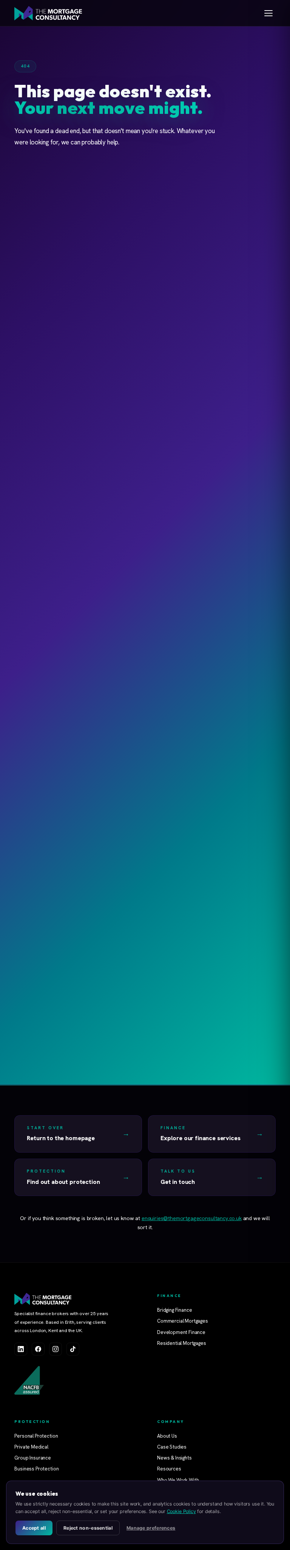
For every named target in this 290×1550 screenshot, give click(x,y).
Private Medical (31, 1447)
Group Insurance (32, 1458)
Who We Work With (178, 1480)
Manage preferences (150, 1528)
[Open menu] (268, 13)
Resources (169, 1469)
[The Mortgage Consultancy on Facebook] (38, 1349)
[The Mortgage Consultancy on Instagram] (55, 1349)
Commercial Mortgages (182, 1321)
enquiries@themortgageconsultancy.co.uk (192, 1218)
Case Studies (172, 1447)
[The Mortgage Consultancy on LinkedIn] (20, 1349)
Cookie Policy (181, 1511)
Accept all (34, 1528)
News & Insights (174, 1458)
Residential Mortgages (181, 1343)
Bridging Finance (174, 1310)
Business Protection (36, 1469)
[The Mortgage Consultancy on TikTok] (72, 1349)
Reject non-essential (88, 1528)
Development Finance (181, 1332)
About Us (167, 1436)
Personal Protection (36, 1436)
